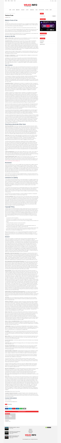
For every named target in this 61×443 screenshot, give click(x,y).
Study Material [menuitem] (41, 9)
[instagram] (54, 1)
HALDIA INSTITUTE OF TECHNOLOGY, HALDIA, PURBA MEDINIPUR (14, 432)
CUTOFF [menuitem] (13, 9)
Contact (12, 0)
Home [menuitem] (10, 9)
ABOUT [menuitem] (51, 9)
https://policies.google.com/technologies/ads (12, 160)
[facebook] (50, 1)
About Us (30, 430)
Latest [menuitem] (27, 9)
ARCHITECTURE (42, 44)
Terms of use (7, 420)
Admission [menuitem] (32, 9)
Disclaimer (30, 432)
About (9, 0)
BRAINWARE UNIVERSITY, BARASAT (14, 427)
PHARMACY (41, 42)
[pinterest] (55, 1)
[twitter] (52, 1)
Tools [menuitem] (36, 9)
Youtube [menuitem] (46, 9)
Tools (14, 0)
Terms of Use (9, 13)
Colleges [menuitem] (22, 9)
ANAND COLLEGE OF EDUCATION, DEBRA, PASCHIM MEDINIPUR (14, 436)
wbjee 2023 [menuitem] (17, 9)
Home (6, 0)
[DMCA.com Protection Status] (48, 427)
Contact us (30, 429)
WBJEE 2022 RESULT (42, 35)
